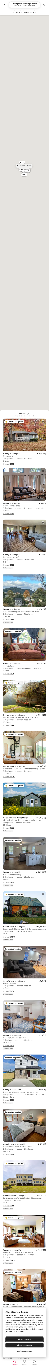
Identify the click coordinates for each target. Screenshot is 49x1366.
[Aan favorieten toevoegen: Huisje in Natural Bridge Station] (43, 785)
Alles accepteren (24, 1339)
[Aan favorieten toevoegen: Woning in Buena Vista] (43, 840)
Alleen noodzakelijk (24, 1345)
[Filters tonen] (44, 4)
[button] (8, 464)
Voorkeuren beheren (24, 1351)
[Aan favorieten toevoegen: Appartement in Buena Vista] (43, 1112)
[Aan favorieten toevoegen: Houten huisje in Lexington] (43, 682)
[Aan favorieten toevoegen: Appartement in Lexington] (43, 949)
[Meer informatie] (33, 416)
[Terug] (5, 4)
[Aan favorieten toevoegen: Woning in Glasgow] (43, 1272)
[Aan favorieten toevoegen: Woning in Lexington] (43, 421)
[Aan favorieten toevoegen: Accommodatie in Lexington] (43, 1163)
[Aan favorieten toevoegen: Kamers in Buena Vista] (43, 631)
